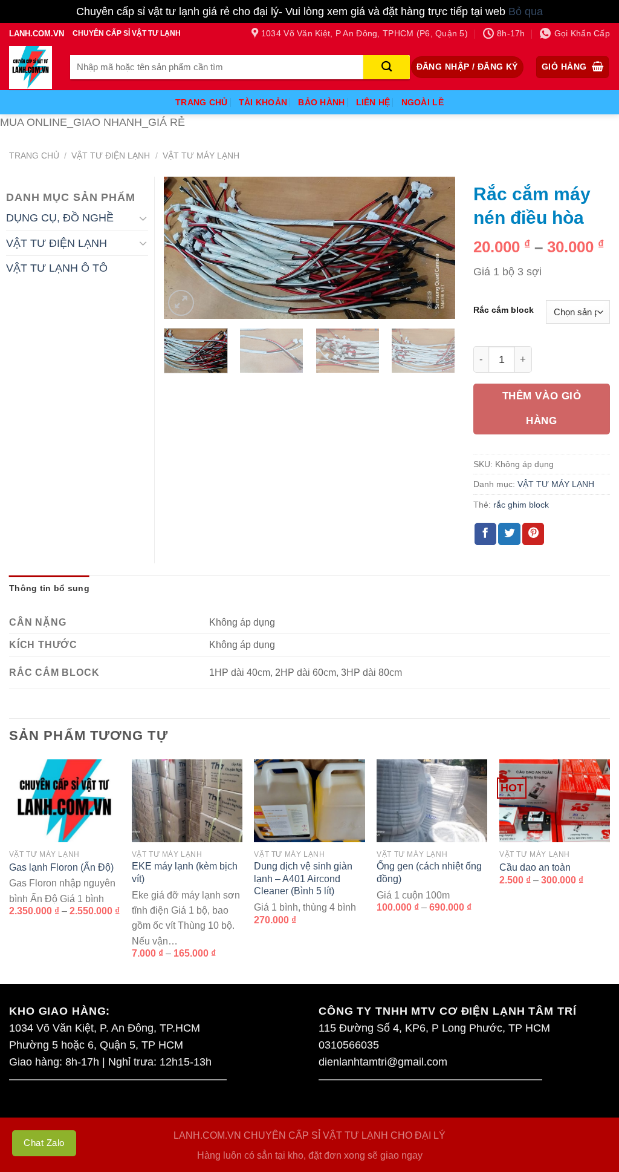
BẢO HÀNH (321, 102)
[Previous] (185, 248)
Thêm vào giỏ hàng (541, 408)
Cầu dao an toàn (535, 867)
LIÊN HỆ (373, 102)
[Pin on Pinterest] (533, 534)
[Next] (434, 248)
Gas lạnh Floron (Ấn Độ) (61, 867)
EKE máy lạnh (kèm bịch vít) (185, 872)
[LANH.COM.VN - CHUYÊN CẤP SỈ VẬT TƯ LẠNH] (30, 67)
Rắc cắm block (503, 310)
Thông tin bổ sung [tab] (49, 588)
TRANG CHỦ (201, 102)
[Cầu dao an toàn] (554, 800)
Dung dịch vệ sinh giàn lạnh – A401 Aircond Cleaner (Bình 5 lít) (303, 878)
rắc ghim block (521, 504)
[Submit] (386, 67)
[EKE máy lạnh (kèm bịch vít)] (187, 800)
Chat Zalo (44, 1143)
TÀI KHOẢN (263, 102)
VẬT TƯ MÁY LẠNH (201, 155)
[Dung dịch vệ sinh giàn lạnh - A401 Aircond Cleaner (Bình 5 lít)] (309, 800)
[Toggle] (143, 218)
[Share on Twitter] (509, 534)
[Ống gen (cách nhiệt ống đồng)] (432, 800)
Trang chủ (34, 155)
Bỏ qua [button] (525, 11)
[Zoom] (181, 303)
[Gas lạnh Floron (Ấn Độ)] (64, 800)
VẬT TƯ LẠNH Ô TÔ (57, 268)
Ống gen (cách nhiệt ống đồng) (429, 872)
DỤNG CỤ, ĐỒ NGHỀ (60, 218)
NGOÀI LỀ (422, 102)
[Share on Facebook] (485, 534)
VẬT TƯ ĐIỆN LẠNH (110, 155)
